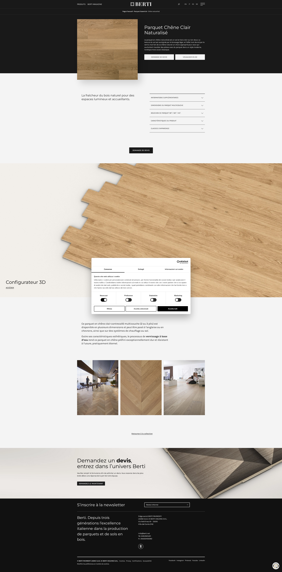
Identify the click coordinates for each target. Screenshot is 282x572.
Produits (81, 4)
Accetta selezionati (141, 309)
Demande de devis (159, 57)
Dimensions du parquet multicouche (167, 105)
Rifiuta (109, 309)
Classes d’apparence (160, 128)
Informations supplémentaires (164, 98)
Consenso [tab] (108, 269)
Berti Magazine (95, 4)
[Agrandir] (135, 22)
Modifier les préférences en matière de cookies (93, 564)
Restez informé (152, 505)
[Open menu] (202, 4)
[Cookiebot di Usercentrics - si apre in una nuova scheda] (178, 262)
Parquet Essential (140, 11)
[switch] (128, 300)
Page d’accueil (127, 11)
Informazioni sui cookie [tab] (174, 269)
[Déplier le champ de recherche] (179, 4)
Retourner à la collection (142, 434)
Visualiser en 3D (190, 57)
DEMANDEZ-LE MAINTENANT (91, 483)
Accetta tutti (172, 309)
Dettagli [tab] (141, 269)
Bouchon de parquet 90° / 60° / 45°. (166, 113)
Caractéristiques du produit (163, 121)
